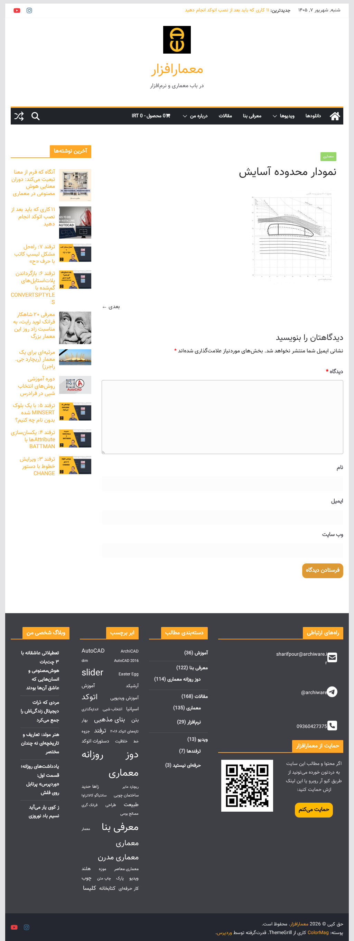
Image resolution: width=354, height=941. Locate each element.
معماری (328, 156)
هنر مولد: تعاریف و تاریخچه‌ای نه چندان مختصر (40, 743)
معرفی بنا (252, 116)
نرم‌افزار (194, 722)
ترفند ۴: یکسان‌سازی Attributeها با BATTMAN (33, 440)
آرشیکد (132, 686)
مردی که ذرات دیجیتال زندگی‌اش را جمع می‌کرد (40, 711)
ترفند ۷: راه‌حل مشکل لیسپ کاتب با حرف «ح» (34, 254)
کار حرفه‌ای (129, 888)
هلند (86, 869)
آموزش (201, 653)
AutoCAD (93, 651)
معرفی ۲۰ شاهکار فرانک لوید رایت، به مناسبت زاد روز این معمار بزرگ (34, 326)
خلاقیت (121, 741)
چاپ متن (104, 879)
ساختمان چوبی (126, 795)
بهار (85, 720)
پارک (120, 878)
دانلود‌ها (313, 116)
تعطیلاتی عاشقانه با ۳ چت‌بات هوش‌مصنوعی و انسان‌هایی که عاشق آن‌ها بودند (40, 670)
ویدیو (203, 740)
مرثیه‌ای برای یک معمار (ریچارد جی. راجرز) (35, 359)
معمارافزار (177, 69)
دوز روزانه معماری (184, 679)
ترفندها (194, 751)
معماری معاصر (126, 869)
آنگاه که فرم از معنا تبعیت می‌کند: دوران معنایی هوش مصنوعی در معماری (33, 183)
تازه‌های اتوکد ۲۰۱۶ (124, 732)
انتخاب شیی (112, 709)
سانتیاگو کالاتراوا (94, 796)
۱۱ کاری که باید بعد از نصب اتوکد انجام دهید (227, 11)
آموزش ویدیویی (124, 698)
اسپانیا (132, 709)
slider (92, 673)
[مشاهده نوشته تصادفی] (19, 116)
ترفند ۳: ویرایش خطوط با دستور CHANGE (37, 466)
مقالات (225, 116)
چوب (87, 878)
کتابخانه (107, 888)
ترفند (100, 731)
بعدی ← (111, 307)
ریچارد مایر (130, 787)
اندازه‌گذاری (90, 709)
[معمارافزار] (335, 116)
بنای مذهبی (109, 719)
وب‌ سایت (332, 535)
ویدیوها (287, 116)
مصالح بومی (129, 814)
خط (136, 742)
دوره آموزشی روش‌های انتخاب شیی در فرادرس (36, 386)
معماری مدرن (118, 857)
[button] (276, 116)
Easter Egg (129, 674)
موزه (102, 869)
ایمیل (337, 501)
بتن (135, 720)
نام (340, 467)
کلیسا (89, 888)
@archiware (314, 693)
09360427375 (312, 727)
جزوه (86, 731)
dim (85, 661)
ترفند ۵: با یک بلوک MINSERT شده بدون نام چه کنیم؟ (34, 413)
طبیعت (131, 805)
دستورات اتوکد (95, 741)
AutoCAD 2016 (126, 661)
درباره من (199, 116)
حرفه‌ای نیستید (187, 765)
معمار (86, 829)
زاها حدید (90, 786)
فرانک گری (89, 805)
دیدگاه (334, 372)
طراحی (110, 805)
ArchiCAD (130, 651)
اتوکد (89, 697)
